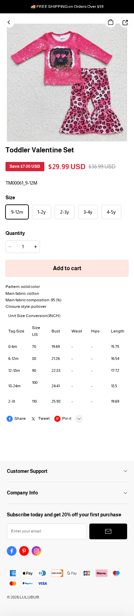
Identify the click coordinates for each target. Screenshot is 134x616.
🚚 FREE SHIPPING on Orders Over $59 (67, 6)
